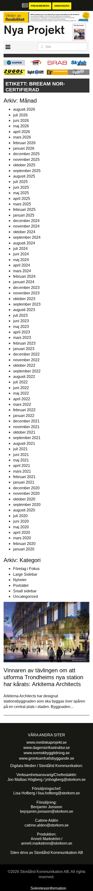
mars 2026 (22, 137)
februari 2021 (24, 477)
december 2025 (26, 154)
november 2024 (26, 226)
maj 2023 (21, 327)
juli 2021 (20, 449)
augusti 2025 (24, 176)
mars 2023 (22, 338)
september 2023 (27, 304)
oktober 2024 (24, 232)
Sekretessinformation (48, 888)
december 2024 (26, 221)
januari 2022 (23, 416)
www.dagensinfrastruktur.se (46, 748)
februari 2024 (24, 276)
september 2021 (27, 438)
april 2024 (21, 265)
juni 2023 (21, 321)
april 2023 (21, 332)
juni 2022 (21, 388)
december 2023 (26, 288)
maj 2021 (21, 460)
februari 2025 (24, 210)
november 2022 (26, 360)
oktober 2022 (24, 365)
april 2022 (21, 399)
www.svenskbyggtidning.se (47, 753)
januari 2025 (23, 215)
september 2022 (27, 371)
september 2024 (27, 237)
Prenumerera (40, 6)
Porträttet (20, 586)
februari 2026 (24, 143)
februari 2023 (24, 343)
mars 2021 (22, 471)
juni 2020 (21, 521)
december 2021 (26, 421)
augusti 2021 (24, 443)
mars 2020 (22, 538)
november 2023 (26, 293)
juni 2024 (21, 254)
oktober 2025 (24, 165)
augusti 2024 (24, 243)
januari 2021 (23, 482)
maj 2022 (21, 393)
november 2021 (26, 427)
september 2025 (27, 171)
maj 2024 (21, 260)
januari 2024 (23, 282)
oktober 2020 (24, 499)
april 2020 (21, 532)
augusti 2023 (24, 310)
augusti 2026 (24, 109)
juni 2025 (21, 187)
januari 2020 (23, 549)
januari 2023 (23, 349)
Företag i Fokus (26, 569)
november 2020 (26, 493)
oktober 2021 (24, 432)
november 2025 (26, 160)
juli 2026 (20, 115)
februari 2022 (24, 410)
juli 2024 (20, 249)
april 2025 (21, 199)
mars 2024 (22, 271)
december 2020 (26, 488)
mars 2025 (22, 204)
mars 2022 (22, 404)
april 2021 (21, 466)
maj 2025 (21, 193)
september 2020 (27, 505)
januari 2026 (23, 148)
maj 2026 (21, 126)
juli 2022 (20, 382)
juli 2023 (20, 315)
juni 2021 (21, 455)
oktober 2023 (24, 299)
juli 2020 (20, 516)
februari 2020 (24, 544)
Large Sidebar (25, 574)
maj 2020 (21, 527)
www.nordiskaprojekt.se (46, 742)
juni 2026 (21, 121)
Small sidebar (24, 591)
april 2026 (21, 132)
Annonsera (61, 6)
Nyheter (19, 580)
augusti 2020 (24, 510)
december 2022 (26, 354)
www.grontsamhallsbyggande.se (46, 758)
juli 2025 (20, 182)
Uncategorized (25, 596)
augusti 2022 (24, 377)
